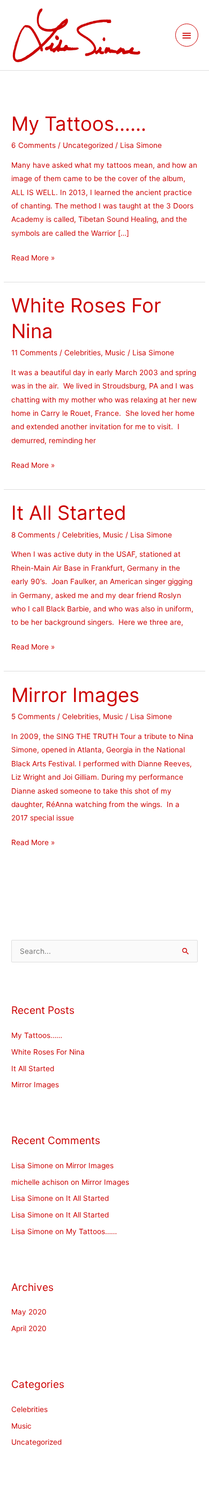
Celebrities (82, 352)
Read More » (33, 256)
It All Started (68, 513)
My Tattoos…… (78, 124)
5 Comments (33, 716)
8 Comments (33, 535)
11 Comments (34, 352)
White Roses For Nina (48, 1052)
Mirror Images (75, 695)
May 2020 (29, 1312)
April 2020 (29, 1328)
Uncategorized (88, 145)
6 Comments (33, 145)
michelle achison (40, 1182)
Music (115, 352)
